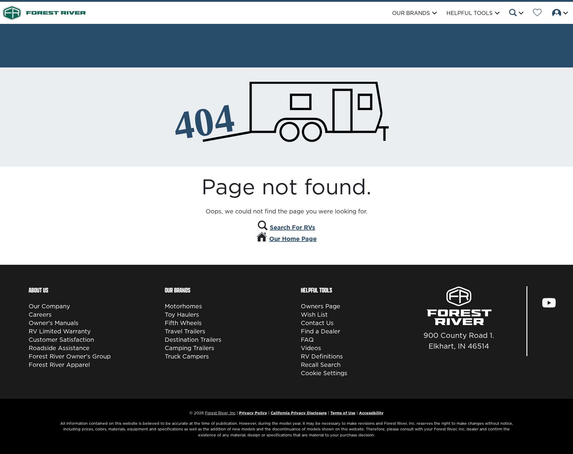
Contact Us (317, 323)
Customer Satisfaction (61, 340)
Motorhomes (183, 306)
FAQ (307, 340)
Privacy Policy (253, 412)
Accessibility (371, 412)
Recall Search (321, 365)
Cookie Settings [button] (324, 373)
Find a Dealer (320, 331)
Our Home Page (293, 239)
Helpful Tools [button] (469, 13)
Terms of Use (342, 412)
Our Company (49, 306)
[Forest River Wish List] (537, 13)
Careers (40, 314)
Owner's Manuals (53, 323)
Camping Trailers (189, 348)
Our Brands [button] (411, 13)
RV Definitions (322, 356)
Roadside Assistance (59, 348)
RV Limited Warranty (60, 331)
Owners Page (320, 306)
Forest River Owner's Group (70, 356)
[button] (516, 13)
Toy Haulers (182, 314)
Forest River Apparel (59, 365)
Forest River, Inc (220, 412)
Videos (311, 348)
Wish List (314, 314)
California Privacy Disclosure (299, 412)
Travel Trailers (185, 331)
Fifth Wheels (183, 323)
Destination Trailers (193, 340)
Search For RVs (292, 227)
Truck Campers (187, 356)
